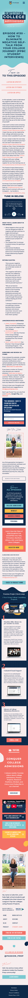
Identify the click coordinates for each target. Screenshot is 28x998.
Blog (4, 923)
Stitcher (5, 395)
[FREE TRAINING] (10, 323)
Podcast (6, 927)
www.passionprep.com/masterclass (13, 164)
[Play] (14, 214)
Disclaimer (14, 988)
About (5, 919)
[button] (14, 653)
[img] (14, 208)
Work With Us (17, 915)
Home (5, 915)
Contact (15, 923)
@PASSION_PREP (14, 956)
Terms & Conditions (14, 992)
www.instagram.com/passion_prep (13, 193)
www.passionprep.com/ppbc (11, 180)
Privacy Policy (14, 990)
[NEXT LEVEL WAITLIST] (13, 342)
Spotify (8, 394)
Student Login (17, 927)
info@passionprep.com (15, 187)
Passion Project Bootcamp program (13, 130)
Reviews (15, 919)
